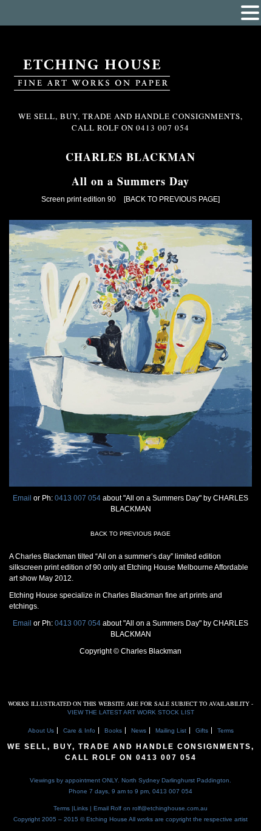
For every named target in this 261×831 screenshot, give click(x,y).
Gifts (201, 730)
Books (113, 730)
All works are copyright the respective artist (188, 819)
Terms (225, 730)
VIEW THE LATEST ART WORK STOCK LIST (130, 712)
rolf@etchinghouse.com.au (170, 808)
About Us (41, 730)
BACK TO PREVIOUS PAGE (130, 533)
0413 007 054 (79, 498)
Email (22, 498)
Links (80, 808)
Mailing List (170, 730)
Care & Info (79, 730)
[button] (250, 12)
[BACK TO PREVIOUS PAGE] (172, 199)
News (138, 730)
